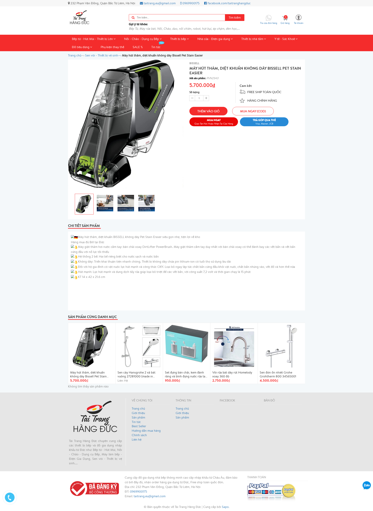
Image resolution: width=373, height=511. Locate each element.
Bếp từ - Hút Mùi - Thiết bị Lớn (93, 39)
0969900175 (191, 3)
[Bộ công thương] (93, 488)
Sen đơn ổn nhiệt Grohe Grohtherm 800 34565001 (278, 374)
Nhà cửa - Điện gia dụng (214, 39)
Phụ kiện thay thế (112, 47)
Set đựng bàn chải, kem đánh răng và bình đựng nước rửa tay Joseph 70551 (186, 374)
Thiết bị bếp (178, 39)
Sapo (225, 507)
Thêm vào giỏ (208, 111)
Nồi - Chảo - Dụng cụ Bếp (142, 39)
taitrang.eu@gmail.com (159, 3)
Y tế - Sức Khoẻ (285, 39)
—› (103, 55)
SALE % (138, 47)
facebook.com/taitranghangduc (229, 3)
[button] (298, 19)
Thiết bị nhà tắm (252, 39)
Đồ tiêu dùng (81, 47)
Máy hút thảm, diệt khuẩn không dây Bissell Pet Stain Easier (88, 374)
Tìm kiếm (235, 17)
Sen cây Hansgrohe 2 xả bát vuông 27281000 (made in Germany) (136, 374)
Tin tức (155, 47)
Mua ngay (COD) (253, 111)
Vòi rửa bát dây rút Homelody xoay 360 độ (232, 374)
